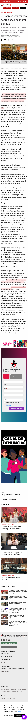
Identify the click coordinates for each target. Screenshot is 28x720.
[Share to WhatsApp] (8, 40)
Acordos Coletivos (5, 689)
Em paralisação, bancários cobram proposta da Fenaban (17, 603)
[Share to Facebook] (1, 40)
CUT (2, 108)
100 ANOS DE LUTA (5, 1)
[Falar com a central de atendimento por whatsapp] (4, 662)
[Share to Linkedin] (12, 40)
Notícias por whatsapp (9, 643)
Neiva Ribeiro (12, 499)
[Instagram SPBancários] (9, 640)
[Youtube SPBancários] (12, 640)
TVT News (12, 698)
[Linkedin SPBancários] (7, 640)
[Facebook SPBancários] (4, 640)
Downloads (3, 691)
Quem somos (20, 691)
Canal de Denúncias (7, 7)
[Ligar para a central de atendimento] (1, 662)
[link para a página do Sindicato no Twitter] (18, 1)
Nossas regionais (5, 671)
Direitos (22, 497)
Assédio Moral (18, 494)
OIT (2, 494)
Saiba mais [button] (20, 711)
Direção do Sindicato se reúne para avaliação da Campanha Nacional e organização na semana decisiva (12, 528)
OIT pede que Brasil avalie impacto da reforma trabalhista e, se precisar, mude (13, 95)
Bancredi (3, 698)
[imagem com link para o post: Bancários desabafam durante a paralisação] (14, 566)
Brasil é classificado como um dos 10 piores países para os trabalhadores (13, 100)
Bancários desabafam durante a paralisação (11, 578)
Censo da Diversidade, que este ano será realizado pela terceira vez (13, 281)
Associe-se (23, 7)
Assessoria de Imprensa (15, 689)
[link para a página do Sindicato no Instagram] (21, 1)
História (14, 691)
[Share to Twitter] (5, 40)
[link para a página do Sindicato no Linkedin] (23, 1)
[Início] (8, 5)
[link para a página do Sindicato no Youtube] (26, 1)
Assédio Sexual (5, 497)
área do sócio (15, 7)
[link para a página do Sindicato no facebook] (16, 1)
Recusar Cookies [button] (8, 715)
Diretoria (24, 689)
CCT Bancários (14, 497)
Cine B (7, 698)
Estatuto (9, 691)
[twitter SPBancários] (2, 640)
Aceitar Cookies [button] (19, 715)
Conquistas (4, 499)
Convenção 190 (9, 494)
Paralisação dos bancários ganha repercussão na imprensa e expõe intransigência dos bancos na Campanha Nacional (17, 610)
